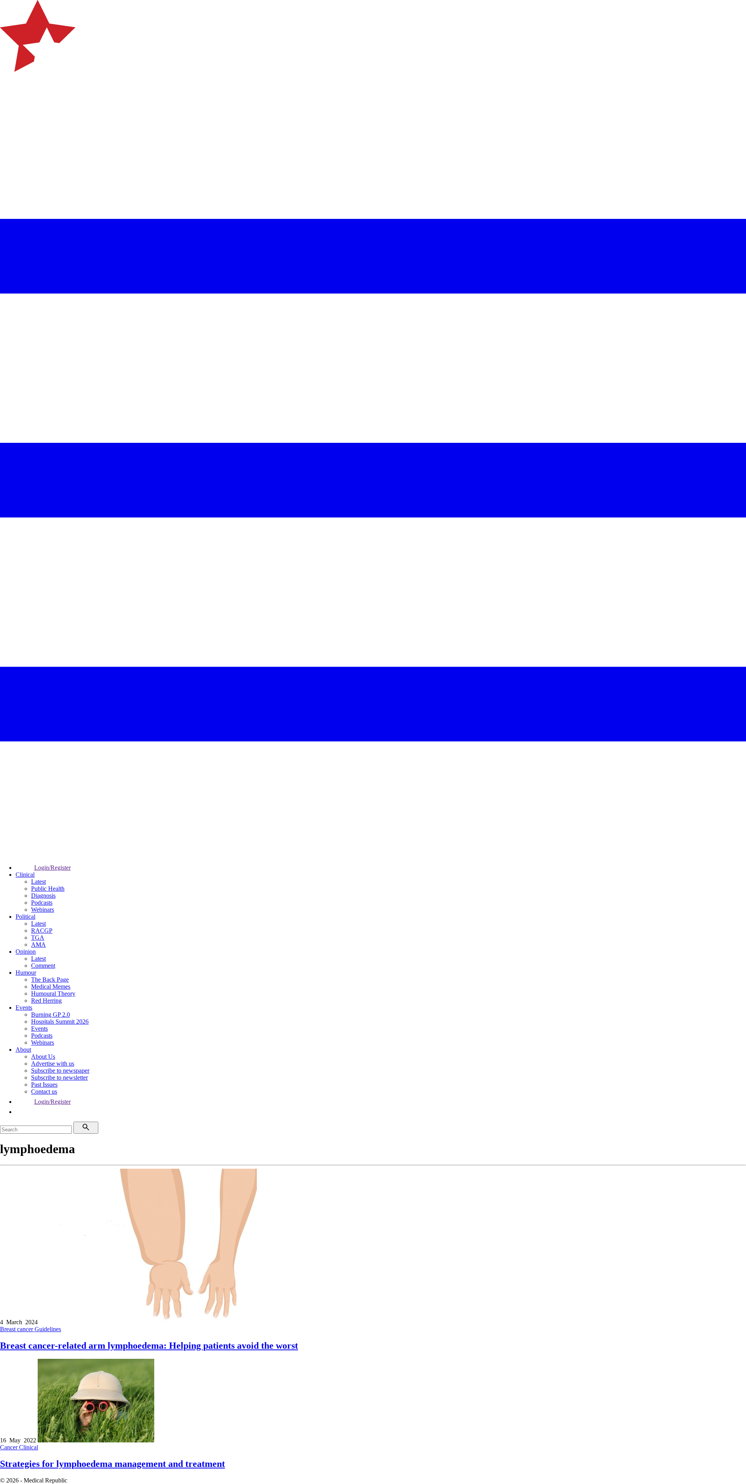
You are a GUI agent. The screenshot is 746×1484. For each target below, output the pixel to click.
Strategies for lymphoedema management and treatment (112, 1464)
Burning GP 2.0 (50, 1014)
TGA (37, 937)
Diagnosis (43, 895)
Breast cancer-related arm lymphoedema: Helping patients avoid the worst (149, 1346)
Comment (43, 965)
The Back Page (50, 979)
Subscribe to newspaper (60, 1070)
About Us (43, 1056)
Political (25, 916)
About (23, 1049)
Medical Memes (50, 986)
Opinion (26, 951)
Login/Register (52, 867)
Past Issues (44, 1084)
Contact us (44, 1091)
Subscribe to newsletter (59, 1077)
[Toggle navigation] (9, 103)
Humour (26, 972)
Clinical (25, 874)
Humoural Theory (53, 993)
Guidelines (48, 1329)
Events (24, 1007)
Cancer (9, 1447)
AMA (38, 944)
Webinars (42, 909)
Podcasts (41, 902)
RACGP (41, 930)
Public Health (47, 888)
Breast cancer (17, 1329)
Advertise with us (52, 1063)
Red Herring (46, 1000)
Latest (38, 881)
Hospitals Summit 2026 (60, 1021)
